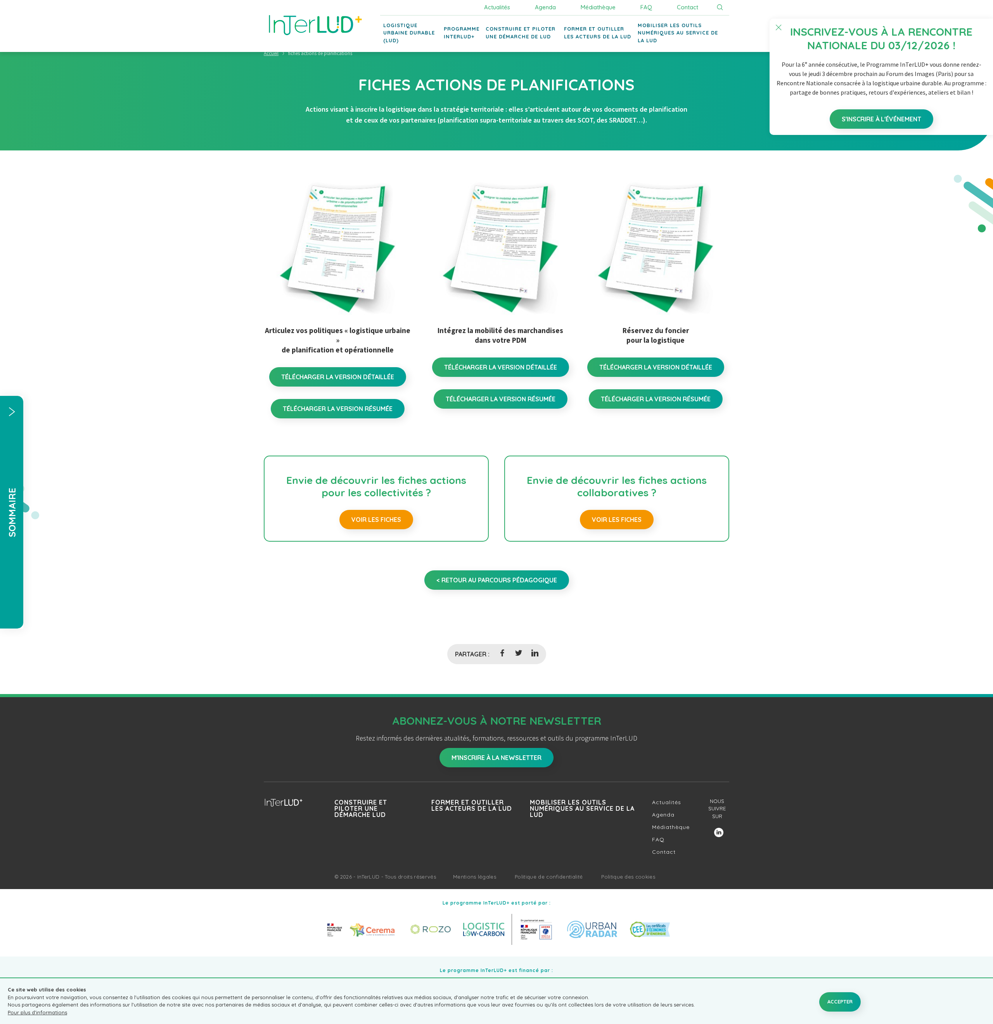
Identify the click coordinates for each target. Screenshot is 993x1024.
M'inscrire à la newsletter (496, 758)
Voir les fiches (376, 519)
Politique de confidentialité (549, 877)
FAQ (646, 7)
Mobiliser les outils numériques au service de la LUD (582, 808)
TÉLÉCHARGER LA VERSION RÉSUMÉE (338, 409)
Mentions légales (474, 877)
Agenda (545, 7)
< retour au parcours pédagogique (496, 580)
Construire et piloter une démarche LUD (360, 808)
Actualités (497, 7)
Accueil (271, 53)
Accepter (840, 1001)
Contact (687, 7)
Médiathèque (598, 7)
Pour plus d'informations (37, 1012)
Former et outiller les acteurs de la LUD (471, 805)
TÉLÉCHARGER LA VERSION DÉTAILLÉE (337, 377)
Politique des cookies (628, 877)
